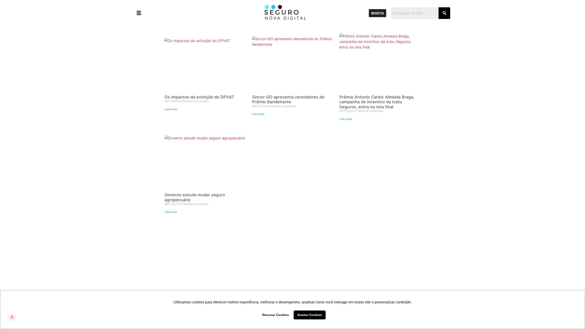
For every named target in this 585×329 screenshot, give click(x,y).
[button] (172, 13)
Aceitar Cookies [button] (309, 315)
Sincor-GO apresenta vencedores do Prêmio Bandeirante (288, 99)
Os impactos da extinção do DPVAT (199, 97)
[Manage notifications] (12, 317)
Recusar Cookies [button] (275, 315)
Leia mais (171, 109)
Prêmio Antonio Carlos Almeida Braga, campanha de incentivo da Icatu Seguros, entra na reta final (376, 102)
